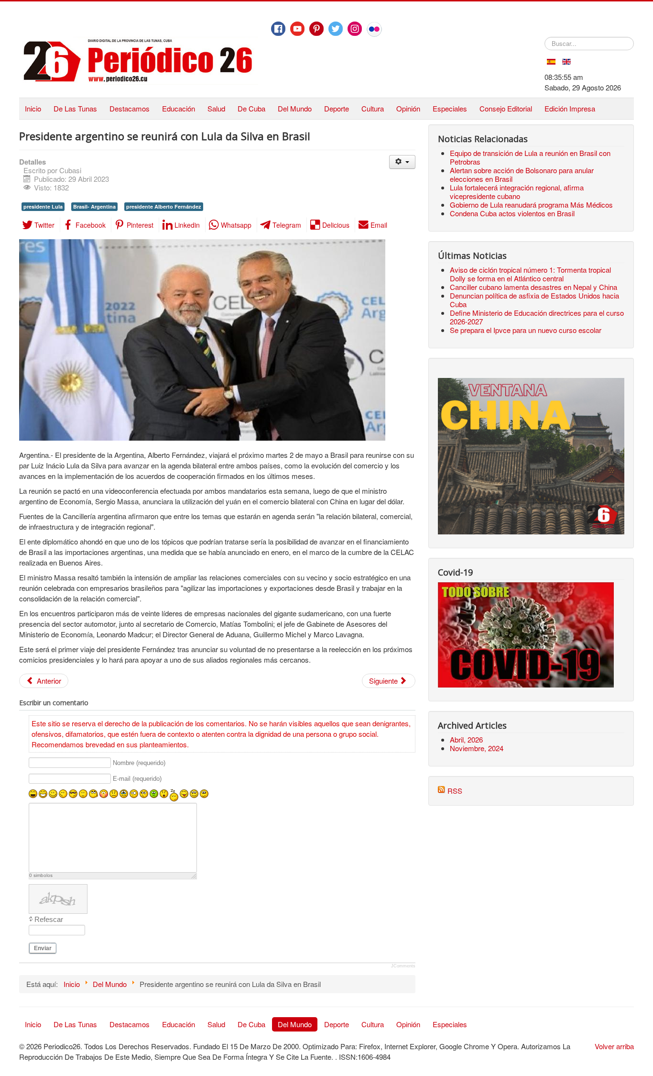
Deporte (336, 108)
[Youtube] (297, 29)
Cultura (372, 108)
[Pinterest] (316, 29)
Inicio (33, 108)
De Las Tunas (75, 108)
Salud (216, 108)
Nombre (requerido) (139, 762)
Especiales (450, 108)
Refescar (48, 919)
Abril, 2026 (466, 739)
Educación (178, 108)
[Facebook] (278, 29)
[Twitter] (335, 29)
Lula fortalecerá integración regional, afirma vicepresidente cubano (517, 191)
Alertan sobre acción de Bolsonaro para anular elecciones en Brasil (522, 174)
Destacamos (129, 108)
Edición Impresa (569, 108)
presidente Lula (43, 206)
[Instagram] (355, 29)
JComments (403, 966)
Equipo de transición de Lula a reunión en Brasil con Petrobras (530, 157)
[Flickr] (374, 29)
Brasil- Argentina (94, 206)
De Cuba (251, 108)
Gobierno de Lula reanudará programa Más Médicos (531, 205)
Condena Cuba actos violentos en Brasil (512, 213)
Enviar (43, 948)
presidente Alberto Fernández (163, 206)
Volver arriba (614, 1046)
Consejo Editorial (505, 108)
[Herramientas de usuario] (402, 162)
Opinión (408, 108)
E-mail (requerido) (137, 779)
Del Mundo (295, 108)
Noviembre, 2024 (476, 748)
